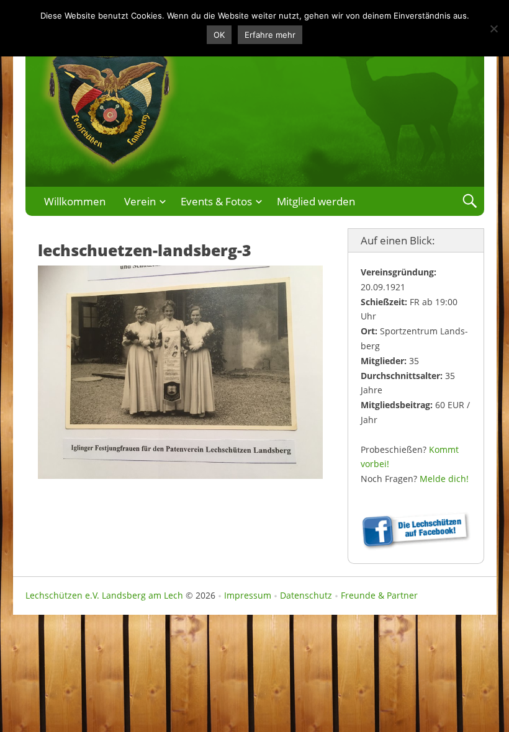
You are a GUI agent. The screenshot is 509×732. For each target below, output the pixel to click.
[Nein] (493, 28)
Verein (140, 201)
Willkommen (75, 201)
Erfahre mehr (270, 35)
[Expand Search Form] (469, 201)
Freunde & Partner (379, 595)
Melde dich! (444, 478)
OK (219, 35)
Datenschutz (306, 595)
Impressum (247, 595)
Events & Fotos (216, 201)
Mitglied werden (316, 201)
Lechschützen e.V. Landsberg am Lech (104, 595)
